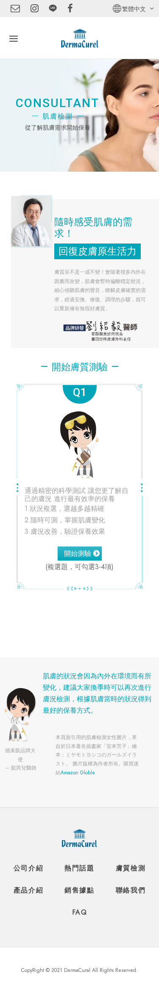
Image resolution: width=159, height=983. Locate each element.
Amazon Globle (78, 772)
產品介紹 (28, 890)
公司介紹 (28, 868)
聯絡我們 (130, 890)
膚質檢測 (130, 868)
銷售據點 (79, 890)
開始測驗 (77, 553)
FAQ (79, 912)
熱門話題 (79, 868)
